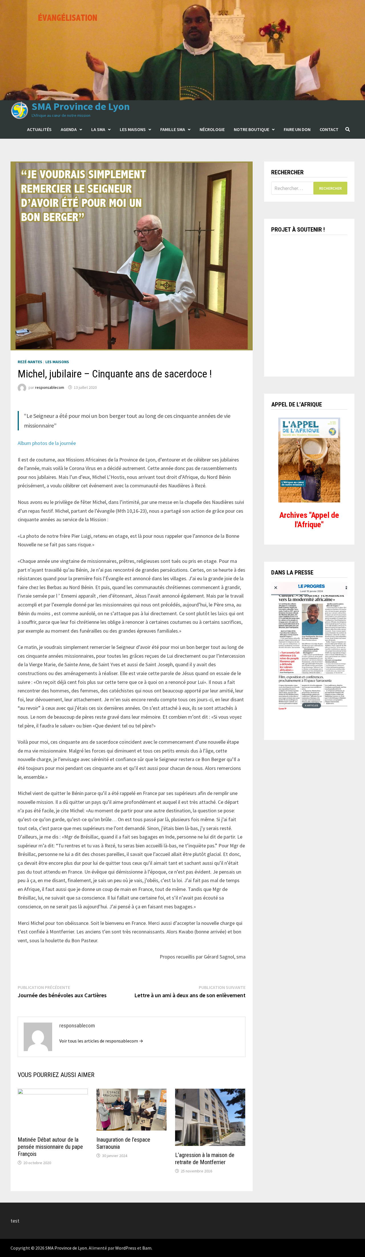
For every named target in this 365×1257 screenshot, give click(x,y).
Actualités (39, 129)
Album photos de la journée (47, 443)
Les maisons (133, 129)
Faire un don (297, 129)
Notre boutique (251, 129)
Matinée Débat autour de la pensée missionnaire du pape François (50, 1146)
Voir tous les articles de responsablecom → (101, 1041)
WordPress (125, 1248)
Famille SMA (172, 129)
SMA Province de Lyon (81, 106)
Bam (146, 1248)
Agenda (69, 129)
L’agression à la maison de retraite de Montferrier (204, 1159)
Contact (329, 129)
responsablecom (49, 387)
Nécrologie (212, 129)
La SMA (98, 129)
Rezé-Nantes (30, 361)
